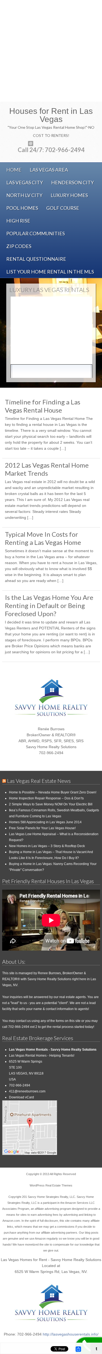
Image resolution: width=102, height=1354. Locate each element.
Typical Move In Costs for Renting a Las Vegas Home (43, 538)
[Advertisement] (51, 51)
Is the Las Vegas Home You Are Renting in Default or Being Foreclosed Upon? (49, 605)
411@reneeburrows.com (27, 1091)
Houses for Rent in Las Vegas (51, 115)
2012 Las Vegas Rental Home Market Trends (47, 469)
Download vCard (21, 1097)
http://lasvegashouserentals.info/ (70, 1334)
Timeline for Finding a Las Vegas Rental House (42, 406)
